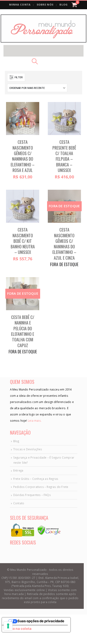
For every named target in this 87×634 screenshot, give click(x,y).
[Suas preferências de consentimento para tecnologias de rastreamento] (8, 626)
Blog (16, 441)
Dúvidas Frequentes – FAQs (32, 495)
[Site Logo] (43, 28)
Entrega (18, 470)
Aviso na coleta (18, 629)
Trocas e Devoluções (27, 449)
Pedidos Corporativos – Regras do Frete (40, 487)
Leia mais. (34, 420)
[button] (43, 51)
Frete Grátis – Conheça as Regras (35, 479)
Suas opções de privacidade (40, 621)
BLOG (63, 4)
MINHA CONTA (19, 4)
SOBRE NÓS (45, 4)
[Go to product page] (22, 118)
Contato (18, 503)
